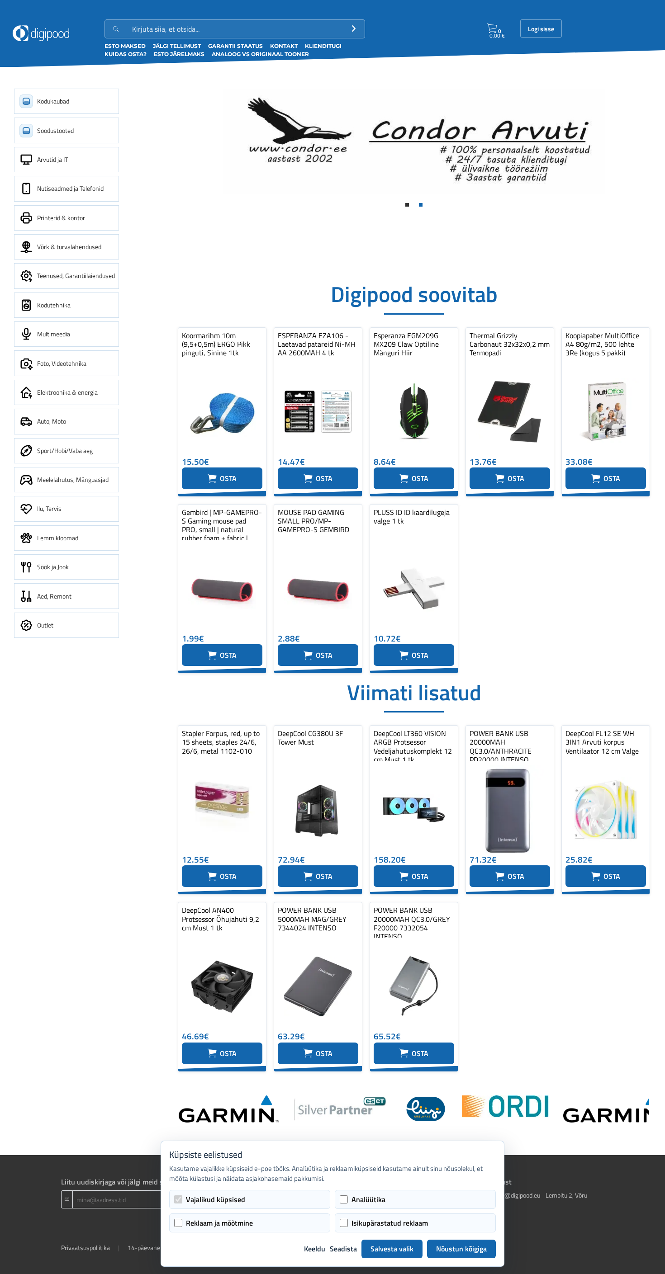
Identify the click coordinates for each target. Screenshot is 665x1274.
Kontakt (284, 45)
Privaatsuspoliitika (85, 1247)
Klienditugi (323, 45)
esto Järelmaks (179, 54)
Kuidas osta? (125, 54)
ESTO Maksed (125, 45)
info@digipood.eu (517, 1195)
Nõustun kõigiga (461, 1248)
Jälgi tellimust (177, 45)
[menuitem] (66, 101)
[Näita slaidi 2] (420, 204)
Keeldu (314, 1248)
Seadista (343, 1248)
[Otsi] (354, 29)
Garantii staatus (235, 45)
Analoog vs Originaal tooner (260, 54)
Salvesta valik (391, 1248)
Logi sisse (541, 29)
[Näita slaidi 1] (407, 204)
